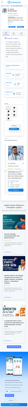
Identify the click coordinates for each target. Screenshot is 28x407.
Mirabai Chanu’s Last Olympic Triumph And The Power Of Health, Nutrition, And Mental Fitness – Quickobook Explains (13, 279)
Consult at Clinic (14, 404)
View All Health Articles (14, 346)
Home (2, 5)
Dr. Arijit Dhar (12, 163)
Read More (7, 252)
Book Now (16, 190)
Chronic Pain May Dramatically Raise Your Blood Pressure (12, 236)
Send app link (9, 395)
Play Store (10, 400)
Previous (5, 169)
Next (21, 169)
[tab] (6, 33)
